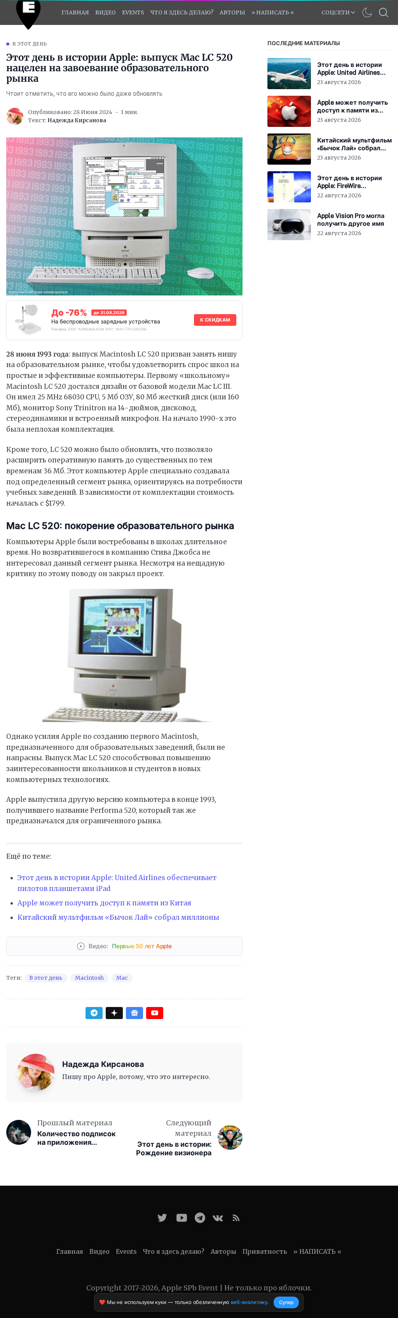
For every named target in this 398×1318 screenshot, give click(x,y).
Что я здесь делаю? (181, 12)
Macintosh (89, 977)
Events (126, 1251)
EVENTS (133, 12)
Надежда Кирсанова (76, 120)
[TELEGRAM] (200, 1218)
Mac (122, 977)
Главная (75, 12)
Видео (105, 12)
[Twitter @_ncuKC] (162, 1218)
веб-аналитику (249, 1302)
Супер (286, 1302)
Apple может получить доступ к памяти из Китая (104, 903)
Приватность (265, 1251)
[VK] (217, 1218)
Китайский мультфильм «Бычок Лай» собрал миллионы (118, 917)
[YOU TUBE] (181, 1218)
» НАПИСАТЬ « (272, 12)
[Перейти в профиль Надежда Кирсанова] (14, 116)
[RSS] (236, 1218)
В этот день (29, 44)
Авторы (232, 12)
